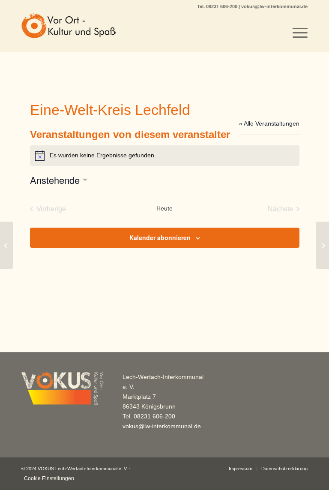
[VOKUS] (68, 32)
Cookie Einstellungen (49, 478)
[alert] (164, 155)
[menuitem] (296, 32)
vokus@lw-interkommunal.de (274, 6)
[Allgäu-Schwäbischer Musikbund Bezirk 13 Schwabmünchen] (6, 245)
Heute (164, 208)
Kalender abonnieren (160, 237)
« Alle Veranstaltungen (269, 123)
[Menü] (296, 32)
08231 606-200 (222, 6)
